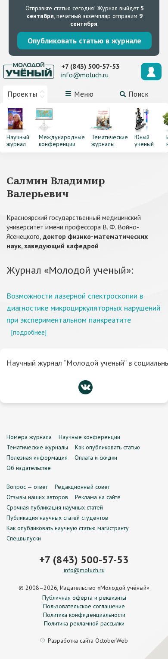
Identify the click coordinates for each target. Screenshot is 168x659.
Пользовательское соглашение (84, 606)
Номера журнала (29, 437)
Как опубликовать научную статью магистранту (67, 528)
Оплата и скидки (96, 457)
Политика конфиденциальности (84, 615)
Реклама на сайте (98, 497)
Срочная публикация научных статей (54, 507)
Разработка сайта (88, 640)
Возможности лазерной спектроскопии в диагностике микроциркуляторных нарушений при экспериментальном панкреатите (83, 308)
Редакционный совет (82, 487)
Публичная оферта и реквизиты (84, 597)
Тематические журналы (37, 447)
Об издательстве (28, 468)
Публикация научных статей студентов (57, 518)
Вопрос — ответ (27, 487)
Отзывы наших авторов (37, 497)
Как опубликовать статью (107, 447)
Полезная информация (37, 457)
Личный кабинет (151, 71)
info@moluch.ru (85, 74)
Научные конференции (89, 437)
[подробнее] (29, 332)
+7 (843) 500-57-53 (90, 66)
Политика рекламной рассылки (84, 623)
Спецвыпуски (23, 538)
